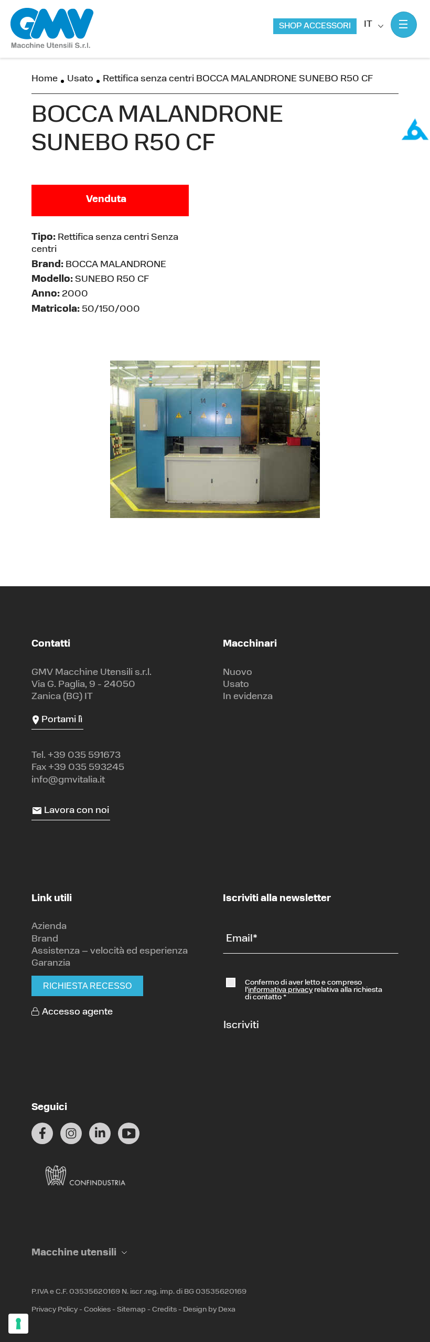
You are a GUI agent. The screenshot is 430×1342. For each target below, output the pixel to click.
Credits (164, 1310)
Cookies (97, 1310)
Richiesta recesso (87, 985)
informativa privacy (280, 990)
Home (44, 79)
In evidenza (248, 697)
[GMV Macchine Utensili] (52, 28)
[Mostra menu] (404, 25)
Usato (80, 79)
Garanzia (50, 963)
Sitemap (131, 1310)
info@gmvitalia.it (68, 780)
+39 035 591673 (84, 755)
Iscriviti (241, 1025)
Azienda (49, 927)
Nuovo (237, 673)
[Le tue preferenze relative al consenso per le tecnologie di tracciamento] (18, 1324)
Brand (44, 939)
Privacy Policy (54, 1310)
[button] (79, 1254)
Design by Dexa (209, 1310)
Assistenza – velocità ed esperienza (109, 951)
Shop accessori (315, 26)
